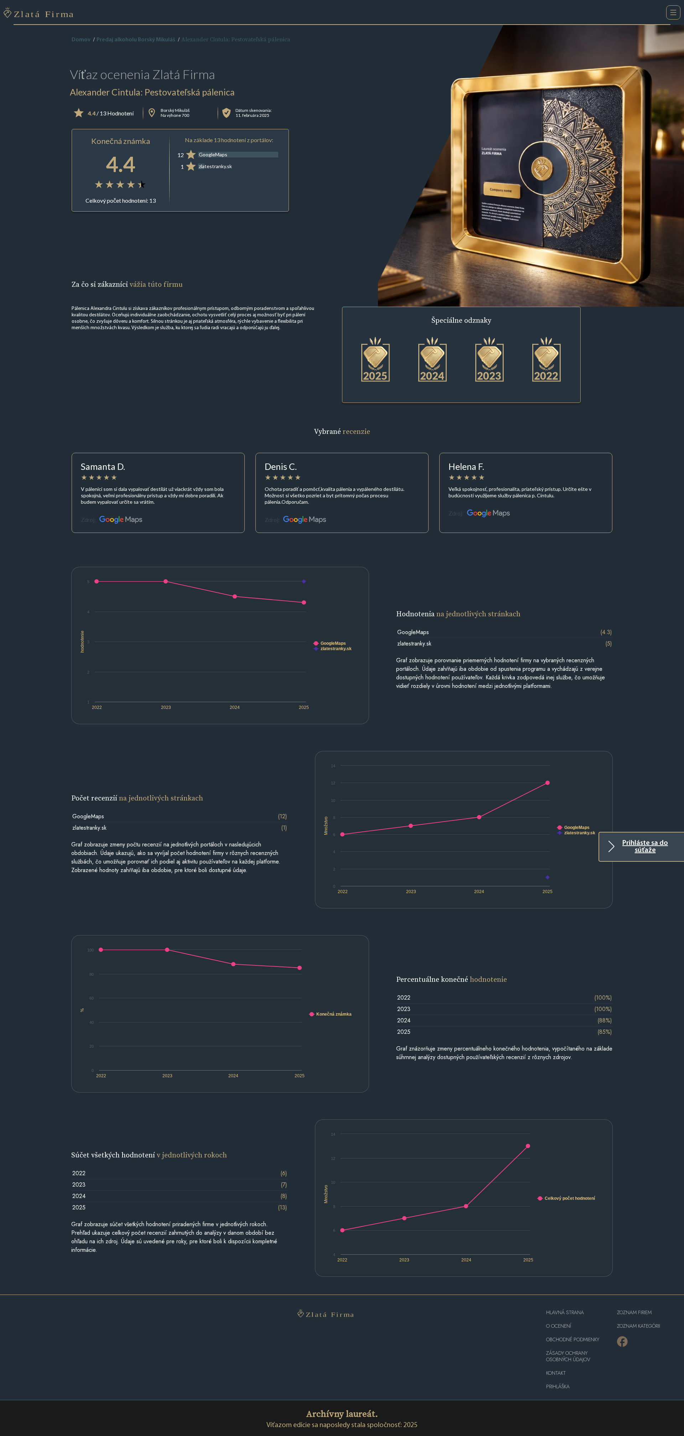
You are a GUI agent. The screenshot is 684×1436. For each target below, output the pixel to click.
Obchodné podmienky (572, 1339)
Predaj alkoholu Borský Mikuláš (136, 40)
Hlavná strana (565, 1312)
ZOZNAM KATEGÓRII (638, 1326)
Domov (81, 40)
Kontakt (556, 1373)
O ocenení (558, 1326)
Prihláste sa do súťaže (645, 847)
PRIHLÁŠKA (558, 1386)
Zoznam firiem (634, 1312)
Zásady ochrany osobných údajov (568, 1356)
